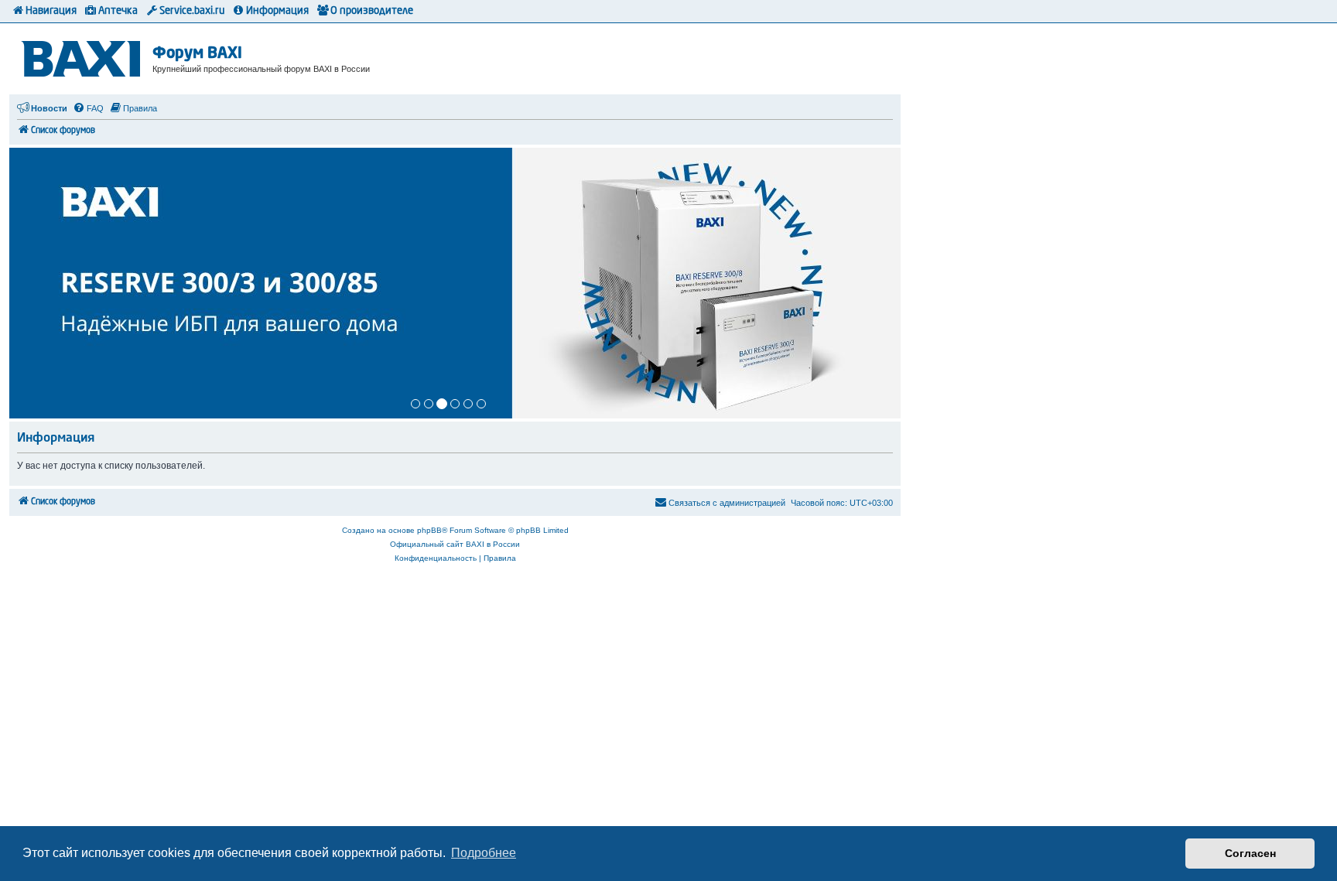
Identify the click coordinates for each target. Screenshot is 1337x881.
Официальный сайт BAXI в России (455, 544)
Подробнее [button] (483, 852)
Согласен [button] (1250, 853)
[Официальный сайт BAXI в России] (82, 56)
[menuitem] (88, 108)
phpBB (429, 530)
